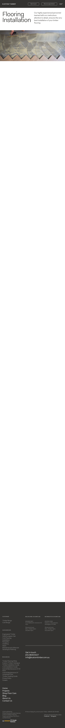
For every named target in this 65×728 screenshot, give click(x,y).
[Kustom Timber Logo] (9, 4)
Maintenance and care (45, 381)
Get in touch (30, 653)
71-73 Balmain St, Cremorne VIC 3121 (33, 623)
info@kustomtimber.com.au (37, 658)
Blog (4, 696)
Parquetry (5, 642)
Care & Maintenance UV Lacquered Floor (10, 673)
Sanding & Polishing (9, 649)
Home (5, 688)
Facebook (46, 716)
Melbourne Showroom (32, 616)
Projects (5, 691)
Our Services (6, 630)
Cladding (5, 644)
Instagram (53, 716)
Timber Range (7, 620)
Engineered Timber (8, 634)
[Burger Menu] (61, 4)
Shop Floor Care (9, 693)
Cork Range (6, 622)
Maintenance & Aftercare (10, 648)
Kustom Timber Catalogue (11, 663)
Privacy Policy (6, 678)
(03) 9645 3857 (29, 621)
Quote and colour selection (45, 339)
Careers (4, 680)
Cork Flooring (6, 638)
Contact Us (7, 701)
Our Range (5, 616)
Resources (6, 657)
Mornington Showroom (52, 616)
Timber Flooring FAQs (9, 661)
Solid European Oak (9, 636)
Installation (16, 380)
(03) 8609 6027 (32, 655)
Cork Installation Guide (10, 667)
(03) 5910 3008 (49, 621)
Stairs (4, 646)
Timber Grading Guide (9, 676)
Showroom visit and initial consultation (16, 339)
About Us (6, 698)
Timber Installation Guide (10, 665)
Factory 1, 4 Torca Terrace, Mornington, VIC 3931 (51, 623)
